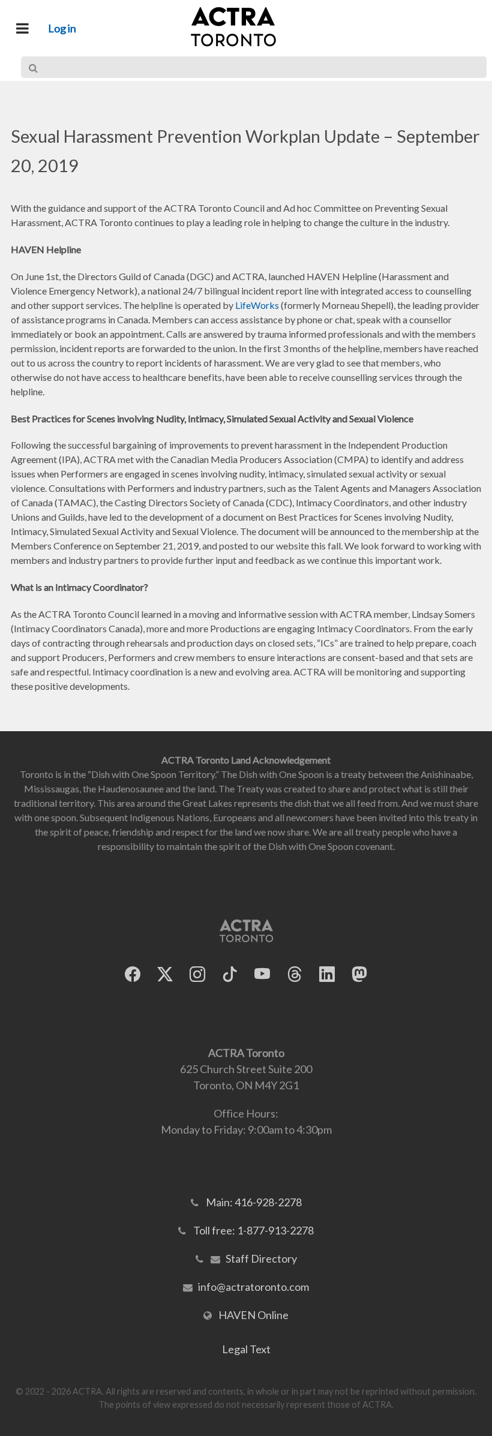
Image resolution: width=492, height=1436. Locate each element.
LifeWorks (257, 305)
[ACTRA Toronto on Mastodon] (359, 974)
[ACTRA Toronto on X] (165, 974)
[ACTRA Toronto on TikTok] (230, 974)
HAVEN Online (253, 1314)
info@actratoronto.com (253, 1286)
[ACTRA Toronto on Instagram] (197, 974)
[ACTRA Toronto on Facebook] (132, 974)
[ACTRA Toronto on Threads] (294, 974)
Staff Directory (261, 1258)
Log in (62, 28)
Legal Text (246, 1349)
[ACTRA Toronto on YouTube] (262, 974)
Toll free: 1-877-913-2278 (253, 1230)
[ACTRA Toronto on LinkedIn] (327, 974)
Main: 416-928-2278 (254, 1202)
